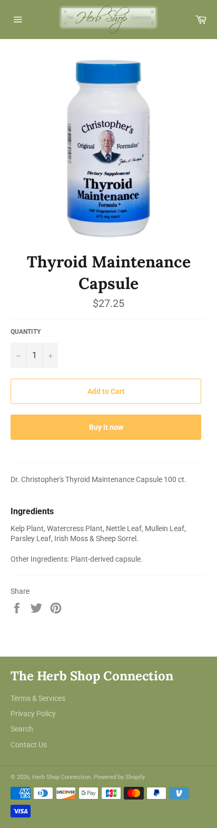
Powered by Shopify (119, 777)
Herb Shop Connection (61, 777)
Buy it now (106, 427)
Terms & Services (38, 698)
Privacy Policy (33, 713)
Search (22, 729)
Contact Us (29, 744)
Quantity (26, 331)
